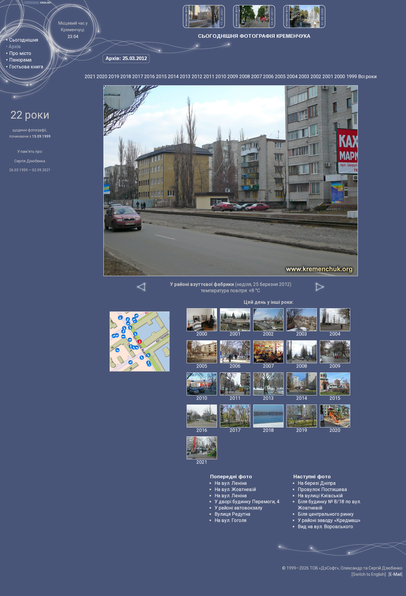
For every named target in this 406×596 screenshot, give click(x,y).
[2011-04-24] (148, 363)
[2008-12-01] (117, 335)
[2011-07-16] (124, 328)
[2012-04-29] (142, 358)
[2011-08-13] (134, 347)
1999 (351, 76)
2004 (292, 76)
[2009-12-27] (137, 347)
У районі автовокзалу (238, 508)
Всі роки (367, 76)
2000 (339, 76)
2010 (220, 76)
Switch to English (369, 574)
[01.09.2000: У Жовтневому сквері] (304, 26)
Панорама (20, 60)
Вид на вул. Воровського (325, 526)
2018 (125, 76)
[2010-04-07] (130, 362)
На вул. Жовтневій (235, 489)
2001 (327, 76)
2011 (209, 76)
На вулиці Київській (320, 495)
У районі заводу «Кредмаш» (329, 520)
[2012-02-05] (130, 340)
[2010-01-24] (134, 319)
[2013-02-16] (135, 334)
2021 (90, 76)
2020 (102, 76)
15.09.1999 (41, 136)
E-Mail (395, 574)
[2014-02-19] (131, 346)
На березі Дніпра (317, 483)
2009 (232, 76)
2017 (137, 76)
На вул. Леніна (231, 483)
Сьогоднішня (23, 40)
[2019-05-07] (128, 323)
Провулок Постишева (322, 489)
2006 (268, 76)
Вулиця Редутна (232, 514)
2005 (280, 76)
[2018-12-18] (123, 336)
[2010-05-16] (128, 319)
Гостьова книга (26, 67)
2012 (197, 76)
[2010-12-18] (114, 336)
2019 (113, 76)
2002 (316, 76)
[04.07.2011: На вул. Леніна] (254, 26)
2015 (161, 76)
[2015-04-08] (117, 350)
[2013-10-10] (136, 316)
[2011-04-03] (130, 328)
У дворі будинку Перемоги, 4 (247, 501)
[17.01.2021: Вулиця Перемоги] (204, 26)
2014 (173, 76)
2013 (185, 76)
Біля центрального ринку (326, 514)
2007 (256, 76)
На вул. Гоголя (230, 520)
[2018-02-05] (148, 355)
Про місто (20, 53)
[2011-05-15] (120, 318)
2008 (244, 76)
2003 (304, 76)
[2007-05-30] (123, 331)
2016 (149, 76)
